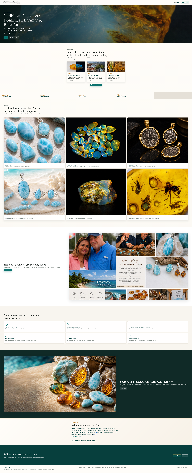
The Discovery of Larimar (93, 75)
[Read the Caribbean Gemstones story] (128, 266)
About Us (92, 467)
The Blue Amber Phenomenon (74, 75)
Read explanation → (111, 80)
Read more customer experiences (79, 440)
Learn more (123, 388)
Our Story (88, 467)
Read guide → (70, 80)
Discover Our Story (13, 37)
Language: (176, 2)
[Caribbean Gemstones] (13, 2)
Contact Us (185, 455)
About (6, 37)
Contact (112, 467)
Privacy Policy (117, 467)
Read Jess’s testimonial (92, 440)
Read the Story (8, 270)
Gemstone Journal (81, 467)
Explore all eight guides (96, 84)
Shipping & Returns (106, 467)
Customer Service (98, 467)
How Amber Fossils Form (113, 75)
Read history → (90, 80)
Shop (125, 467)
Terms (121, 467)
